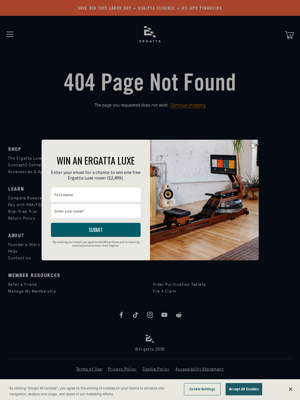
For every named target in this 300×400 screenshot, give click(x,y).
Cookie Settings (202, 389)
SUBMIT (96, 229)
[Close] (290, 389)
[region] (150, 389)
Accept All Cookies (243, 389)
